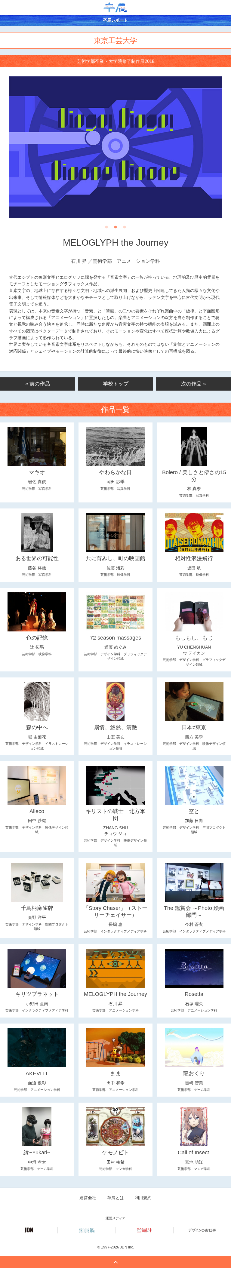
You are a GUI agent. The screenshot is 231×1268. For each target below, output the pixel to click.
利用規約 (143, 1197)
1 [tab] (106, 229)
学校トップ (115, 384)
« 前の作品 (37, 384)
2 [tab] (115, 229)
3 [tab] (125, 229)
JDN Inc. (127, 1247)
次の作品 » (193, 384)
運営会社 (87, 1197)
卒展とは (115, 1197)
